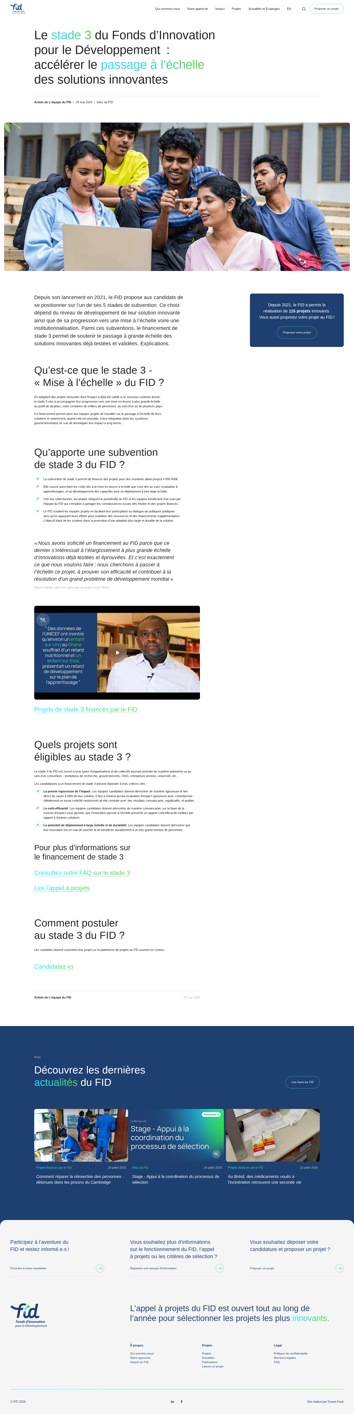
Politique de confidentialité (291, 1353)
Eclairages (255, 19)
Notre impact (224, 14)
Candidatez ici (53, 966)
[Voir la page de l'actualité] (81, 1135)
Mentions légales (285, 1357)
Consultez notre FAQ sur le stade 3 (82, 872)
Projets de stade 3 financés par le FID (85, 709)
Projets (236, 8)
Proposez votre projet (297, 332)
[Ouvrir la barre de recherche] (303, 8)
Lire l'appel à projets (62, 888)
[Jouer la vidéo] (117, 653)
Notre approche (197, 8)
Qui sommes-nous (167, 8)
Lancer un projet (212, 1366)
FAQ (277, 1362)
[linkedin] (172, 1402)
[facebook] (182, 1402)
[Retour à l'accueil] (18, 9)
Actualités (255, 14)
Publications (210, 1362)
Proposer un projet (326, 8)
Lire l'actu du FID (303, 1082)
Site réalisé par (325, 1401)
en (289, 8)
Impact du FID (139, 1362)
